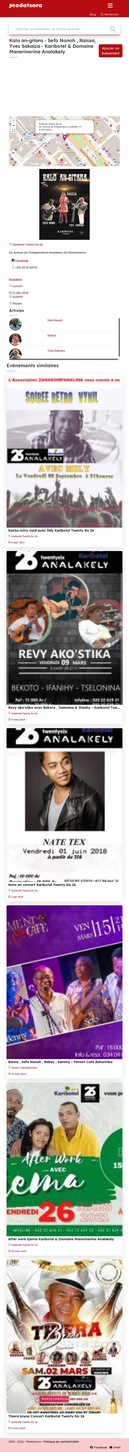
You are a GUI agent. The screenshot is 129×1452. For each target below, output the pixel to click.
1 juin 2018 (17, 896)
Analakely (15, 279)
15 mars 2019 (18, 1073)
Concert (17, 286)
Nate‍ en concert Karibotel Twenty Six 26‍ (42, 885)
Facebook (21, 260)
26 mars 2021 (18, 1251)
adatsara (28, 5)
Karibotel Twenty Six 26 (27, 244)
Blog (93, 14)
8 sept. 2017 (18, 542)
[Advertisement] (64, 90)
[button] (64, 137)
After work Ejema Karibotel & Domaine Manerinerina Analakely (61, 1239)
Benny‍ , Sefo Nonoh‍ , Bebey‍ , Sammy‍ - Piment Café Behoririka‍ (60, 1062)
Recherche (111, 14)
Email (116, 1447)
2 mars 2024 (18, 1428)
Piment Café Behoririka (24, 1067)
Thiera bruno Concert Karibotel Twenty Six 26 (46, 1416)
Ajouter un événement (111, 50)
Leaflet (115, 164)
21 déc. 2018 (20, 292)
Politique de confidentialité (61, 1441)
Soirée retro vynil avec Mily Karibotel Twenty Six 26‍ (51, 530)
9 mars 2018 (18, 719)
